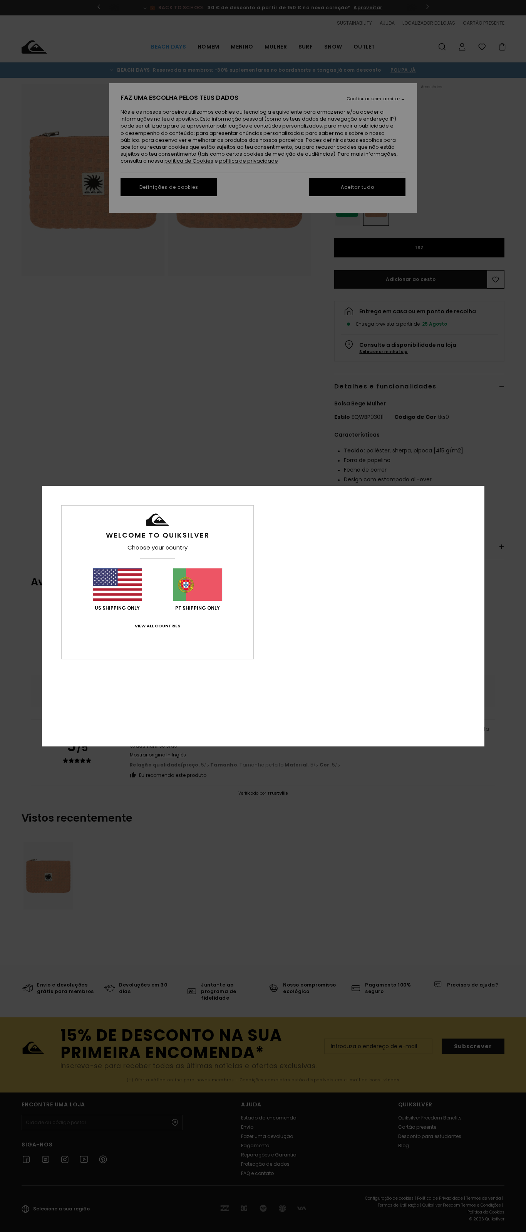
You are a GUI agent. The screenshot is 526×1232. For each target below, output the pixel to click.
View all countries (157, 626)
